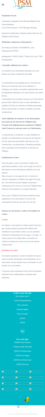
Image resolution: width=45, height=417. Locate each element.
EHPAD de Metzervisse (22, 360)
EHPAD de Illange (22, 355)
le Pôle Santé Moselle (23, 293)
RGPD (22, 323)
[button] (3, 4)
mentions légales (22, 309)
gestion (22, 318)
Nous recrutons (22, 314)
